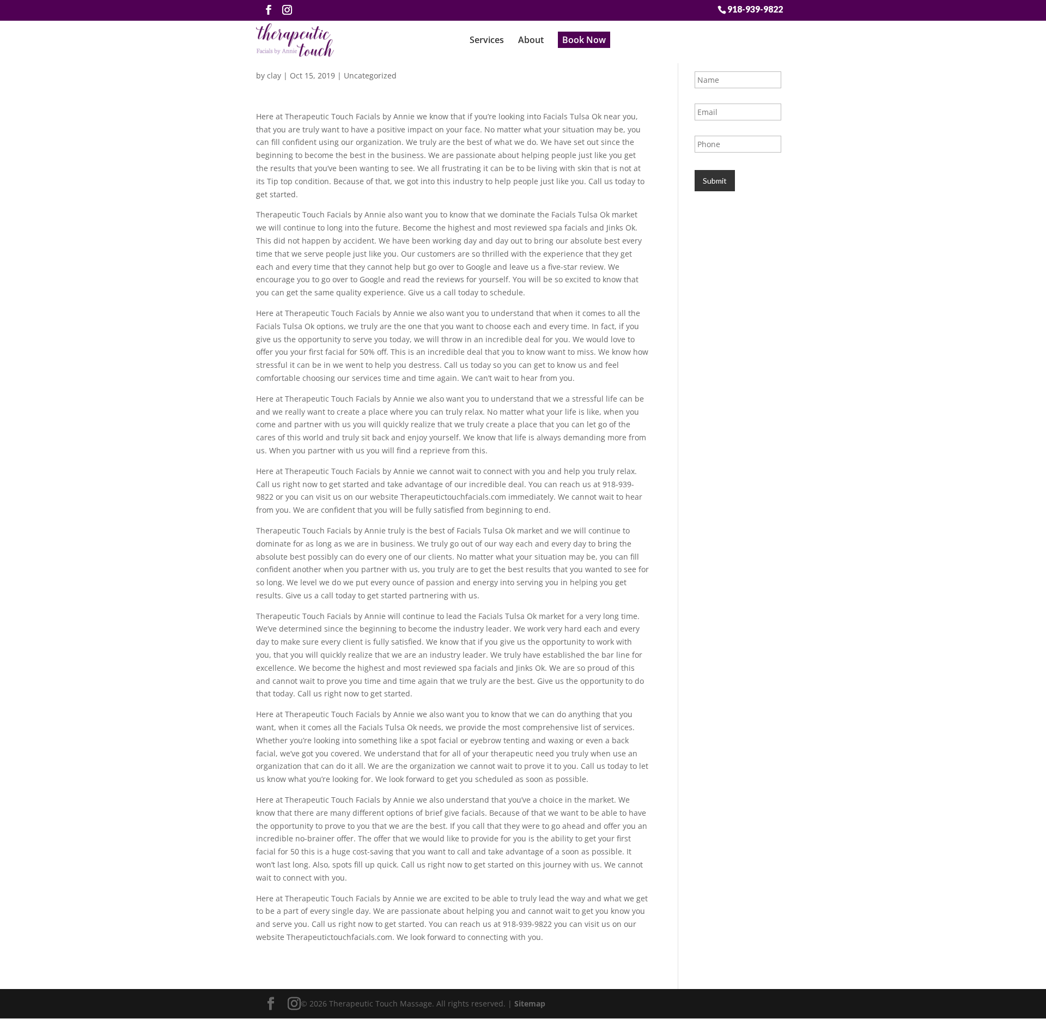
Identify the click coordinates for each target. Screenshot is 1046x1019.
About (531, 40)
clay (274, 75)
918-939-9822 (755, 8)
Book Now (584, 40)
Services (487, 40)
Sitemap (529, 1003)
